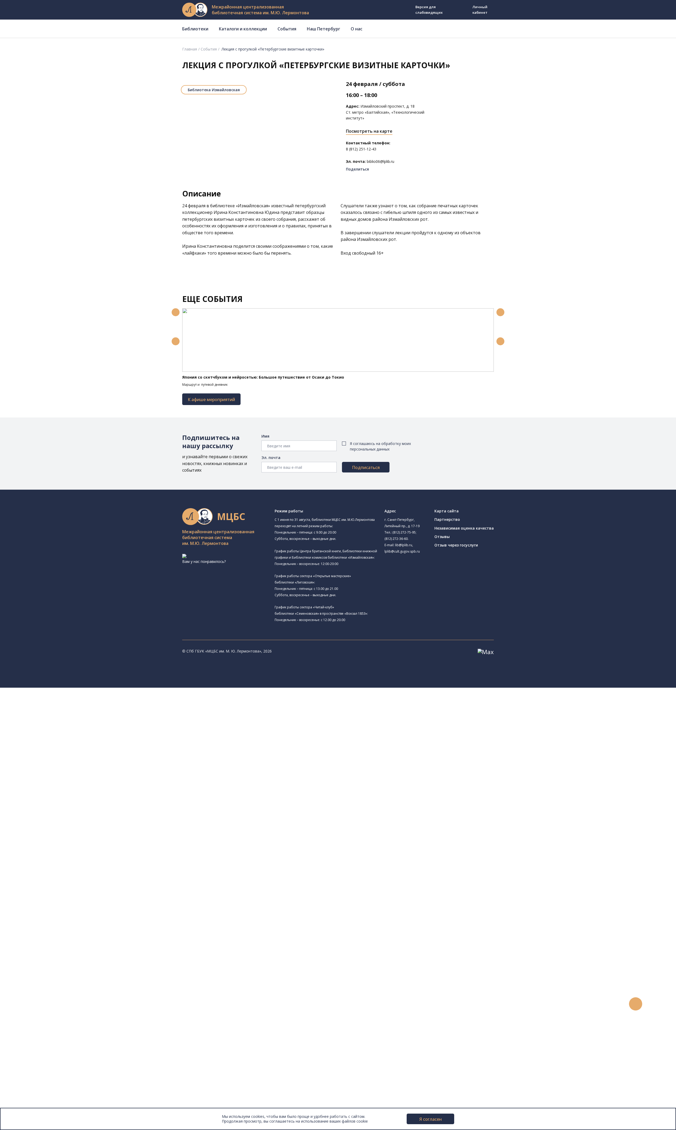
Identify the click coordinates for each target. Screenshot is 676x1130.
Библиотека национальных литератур (65, 814)
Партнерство (447, 519)
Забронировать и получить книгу (55, 963)
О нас (356, 29)
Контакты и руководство (39, 1075)
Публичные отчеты (34, 1105)
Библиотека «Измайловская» (64, 740)
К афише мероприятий (211, 399)
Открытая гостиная (48, 802)
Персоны (25, 1016)
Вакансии (25, 1087)
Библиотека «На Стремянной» (65, 720)
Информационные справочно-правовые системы (69, 898)
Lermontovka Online (34, 1022)
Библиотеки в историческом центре (67, 1045)
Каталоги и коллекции (243, 29)
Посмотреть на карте (369, 131)
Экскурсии (26, 1051)
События (287, 29)
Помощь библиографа (45, 957)
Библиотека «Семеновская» (56, 766)
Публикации (27, 1057)
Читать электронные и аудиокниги (56, 974)
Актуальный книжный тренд (50, 980)
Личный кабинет (479, 9)
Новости (24, 992)
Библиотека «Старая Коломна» (66, 747)
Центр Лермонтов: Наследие (56, 796)
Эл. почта (270, 457)
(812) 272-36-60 (396, 538)
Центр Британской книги (60, 826)
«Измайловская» (253, 206)
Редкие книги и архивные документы (58, 891)
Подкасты (26, 1034)
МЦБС (22, 1069)
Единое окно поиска (43, 850)
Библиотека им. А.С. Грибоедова (67, 734)
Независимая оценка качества (464, 528)
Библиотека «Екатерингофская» (59, 714)
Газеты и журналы (41, 886)
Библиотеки (195, 29)
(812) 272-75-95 (404, 532)
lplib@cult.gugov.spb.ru (402, 551)
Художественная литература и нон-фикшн (63, 874)
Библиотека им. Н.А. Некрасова (65, 753)
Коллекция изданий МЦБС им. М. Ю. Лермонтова (78, 915)
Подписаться (366, 467)
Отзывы (442, 536)
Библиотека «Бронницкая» (54, 772)
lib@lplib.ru (403, 545)
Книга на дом (37, 968)
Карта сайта (446, 510)
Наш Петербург (323, 29)
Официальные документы (40, 1099)
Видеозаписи (28, 1028)
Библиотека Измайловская (214, 89)
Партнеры (26, 1093)
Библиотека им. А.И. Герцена (57, 760)
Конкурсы (25, 998)
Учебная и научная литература (53, 880)
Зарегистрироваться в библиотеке (56, 951)
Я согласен (430, 1119)
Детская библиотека (49, 778)
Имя (265, 436)
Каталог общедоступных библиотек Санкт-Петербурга (75, 856)
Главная (189, 49)
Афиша (23, 1010)
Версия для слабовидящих (429, 9)
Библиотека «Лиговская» (60, 727)
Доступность (28, 1081)
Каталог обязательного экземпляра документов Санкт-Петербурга (86, 862)
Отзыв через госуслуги (456, 545)
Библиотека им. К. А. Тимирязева (60, 708)
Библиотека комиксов (51, 832)
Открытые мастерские (51, 808)
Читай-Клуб (48, 790)
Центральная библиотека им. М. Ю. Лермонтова (81, 702)
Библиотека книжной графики (58, 820)
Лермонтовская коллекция (58, 909)
